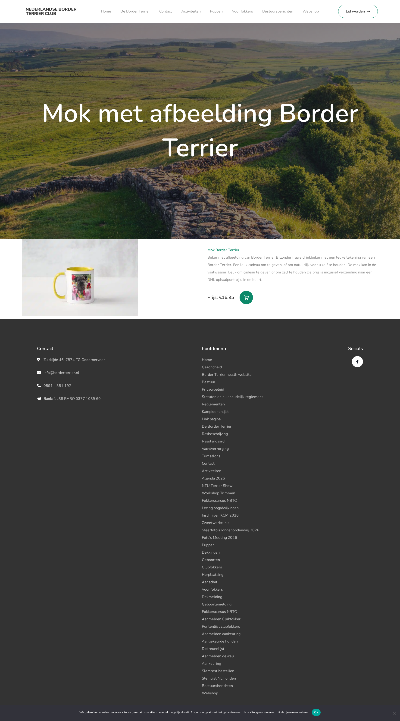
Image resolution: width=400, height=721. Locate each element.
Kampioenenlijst (215, 411)
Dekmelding (212, 596)
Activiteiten (191, 11)
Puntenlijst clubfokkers (221, 626)
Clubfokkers (212, 567)
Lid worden (355, 11)
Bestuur (208, 382)
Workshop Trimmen (218, 493)
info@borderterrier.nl (61, 372)
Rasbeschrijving (215, 433)
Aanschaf (209, 582)
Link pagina (211, 419)
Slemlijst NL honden (219, 678)
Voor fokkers (242, 11)
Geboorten (211, 559)
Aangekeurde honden (220, 641)
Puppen (216, 11)
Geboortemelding (216, 604)
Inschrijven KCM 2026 (220, 515)
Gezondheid (212, 367)
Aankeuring (211, 663)
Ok (316, 712)
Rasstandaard (213, 441)
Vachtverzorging (215, 448)
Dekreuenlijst (213, 648)
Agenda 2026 (213, 478)
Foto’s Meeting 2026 (219, 537)
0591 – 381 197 (57, 385)
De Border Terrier (135, 11)
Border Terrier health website (227, 374)
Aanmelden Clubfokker (221, 619)
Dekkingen (211, 552)
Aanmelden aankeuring (221, 633)
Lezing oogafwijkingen (220, 508)
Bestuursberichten (277, 11)
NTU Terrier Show (217, 485)
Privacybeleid (213, 389)
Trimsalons (211, 456)
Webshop (311, 11)
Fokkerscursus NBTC (219, 500)
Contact (165, 11)
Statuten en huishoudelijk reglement (232, 396)
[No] (394, 713)
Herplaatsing (212, 574)
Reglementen (213, 404)
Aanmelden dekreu (218, 656)
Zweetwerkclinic (215, 522)
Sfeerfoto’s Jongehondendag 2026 (230, 530)
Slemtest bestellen (218, 671)
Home (106, 11)
